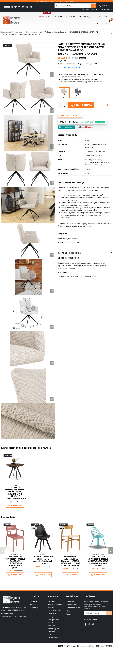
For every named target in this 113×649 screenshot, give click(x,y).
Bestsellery (33, 608)
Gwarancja (52, 625)
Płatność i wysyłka (54, 610)
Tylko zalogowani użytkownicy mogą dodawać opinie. (77, 276)
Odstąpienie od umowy (53, 621)
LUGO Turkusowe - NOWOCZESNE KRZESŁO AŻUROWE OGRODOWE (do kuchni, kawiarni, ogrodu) (98, 561)
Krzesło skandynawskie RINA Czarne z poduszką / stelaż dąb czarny (42, 560)
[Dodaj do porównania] (106, 105)
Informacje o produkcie (69, 253)
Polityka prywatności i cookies (55, 605)
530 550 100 (8, 7)
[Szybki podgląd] (25, 466)
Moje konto (70, 601)
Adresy (68, 611)
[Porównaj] (25, 462)
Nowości (32, 604)
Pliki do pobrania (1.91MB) (69, 242)
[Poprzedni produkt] (110, 33)
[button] (2, 550)
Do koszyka (16, 505)
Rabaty (68, 614)
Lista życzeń (90, 9)
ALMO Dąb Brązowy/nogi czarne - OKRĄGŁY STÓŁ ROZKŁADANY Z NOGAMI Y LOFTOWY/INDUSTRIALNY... (17, 492)
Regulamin (51, 601)
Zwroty (50, 616)
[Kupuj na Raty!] (66, 127)
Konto (104, 6)
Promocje (33, 601)
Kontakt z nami (53, 637)
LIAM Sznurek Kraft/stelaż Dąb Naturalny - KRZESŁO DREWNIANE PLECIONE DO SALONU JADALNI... (70, 561)
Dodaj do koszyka (83, 105)
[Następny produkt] (111, 33)
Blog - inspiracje (90, 619)
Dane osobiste (71, 604)
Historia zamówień (73, 608)
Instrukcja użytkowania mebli (68, 239)
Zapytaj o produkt (69, 115)
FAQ (49, 634)
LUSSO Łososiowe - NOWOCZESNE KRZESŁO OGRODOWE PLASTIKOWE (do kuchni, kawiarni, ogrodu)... (15, 562)
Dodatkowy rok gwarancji (53, 629)
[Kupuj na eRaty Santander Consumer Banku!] (85, 127)
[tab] (85, 253)
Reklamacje (52, 613)
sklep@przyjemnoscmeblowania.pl (14, 616)
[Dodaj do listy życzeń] (98, 105)
